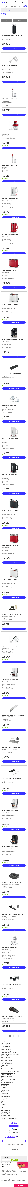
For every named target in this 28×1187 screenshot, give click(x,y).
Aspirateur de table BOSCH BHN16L (12, 1016)
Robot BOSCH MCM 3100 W (9, 947)
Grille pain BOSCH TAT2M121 (10, 305)
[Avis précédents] (2, 1141)
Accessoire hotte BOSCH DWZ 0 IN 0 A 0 (13, 374)
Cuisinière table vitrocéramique (8, 1079)
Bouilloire (3, 1101)
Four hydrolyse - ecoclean (7, 1082)
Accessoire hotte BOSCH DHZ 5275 (11, 984)
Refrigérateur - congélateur (7, 1051)
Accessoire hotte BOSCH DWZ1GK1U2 (12, 914)
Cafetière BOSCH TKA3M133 (10, 846)
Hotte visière (4, 1085)
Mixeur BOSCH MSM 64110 (9, 165)
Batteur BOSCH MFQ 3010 (9, 66)
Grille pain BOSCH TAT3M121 (10, 580)
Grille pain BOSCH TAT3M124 (10, 545)
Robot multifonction (5, 1096)
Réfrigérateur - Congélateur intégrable (10, 1054)
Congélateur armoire (6, 1074)
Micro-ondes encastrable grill (8, 1073)
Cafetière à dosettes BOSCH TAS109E (12, 339)
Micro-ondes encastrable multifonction (10, 1071)
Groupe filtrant (4, 1088)
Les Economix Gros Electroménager (9, 1118)
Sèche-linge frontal (5, 1066)
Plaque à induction (5, 1062)
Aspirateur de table (5, 1115)
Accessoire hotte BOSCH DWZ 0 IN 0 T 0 (13, 778)
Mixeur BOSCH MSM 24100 (9, 99)
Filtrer (19, 20)
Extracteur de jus (5, 1102)
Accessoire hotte (5, 1090)
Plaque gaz (3, 1059)
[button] (15, 2)
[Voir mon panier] (23, 2)
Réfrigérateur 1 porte (6, 1049)
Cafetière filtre (4, 1093)
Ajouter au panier (14, 48)
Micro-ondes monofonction (7, 1068)
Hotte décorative (5, 1084)
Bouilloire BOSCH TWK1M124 (10, 234)
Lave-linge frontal (5, 1041)
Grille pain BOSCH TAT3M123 (10, 510)
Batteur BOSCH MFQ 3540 (9, 405)
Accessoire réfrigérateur (6, 1055)
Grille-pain (3, 1104)
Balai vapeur (4, 1117)
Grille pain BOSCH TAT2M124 (10, 270)
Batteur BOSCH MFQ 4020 (9, 646)
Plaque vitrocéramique (6, 1060)
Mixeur (2, 1107)
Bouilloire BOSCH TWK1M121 (10, 198)
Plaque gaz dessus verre (6, 1063)
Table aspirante (4, 1065)
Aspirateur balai (4, 1113)
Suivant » (24, 1036)
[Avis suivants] (26, 1141)
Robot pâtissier (4, 1098)
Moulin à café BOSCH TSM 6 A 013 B (12, 35)
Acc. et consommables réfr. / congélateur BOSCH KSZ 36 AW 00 (13, 716)
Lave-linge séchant (5, 1043)
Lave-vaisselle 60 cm (6, 1046)
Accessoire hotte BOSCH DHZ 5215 (11, 882)
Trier (6, 20)
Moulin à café (4, 1095)
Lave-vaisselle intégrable (7, 1048)
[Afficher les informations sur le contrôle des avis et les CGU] (23, 1130)
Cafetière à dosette (5, 1092)
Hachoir (3, 1109)
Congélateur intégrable (6, 1076)
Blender (3, 1099)
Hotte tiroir (3, 1087)
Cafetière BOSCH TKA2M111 (10, 679)
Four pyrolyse (4, 1081)
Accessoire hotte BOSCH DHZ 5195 (11, 614)
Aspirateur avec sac (5, 1110)
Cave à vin (3, 1077)
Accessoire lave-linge (6, 1044)
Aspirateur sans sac (5, 1112)
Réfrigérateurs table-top (6, 1057)
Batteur (3, 1106)
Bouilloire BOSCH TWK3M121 (10, 438)
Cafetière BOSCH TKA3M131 (10, 810)
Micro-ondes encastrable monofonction (10, 1070)
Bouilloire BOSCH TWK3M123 (10, 474)
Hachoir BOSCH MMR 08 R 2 (10, 132)
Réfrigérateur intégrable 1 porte (8, 1052)
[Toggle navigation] (2, 6)
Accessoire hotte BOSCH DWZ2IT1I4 (12, 747)
